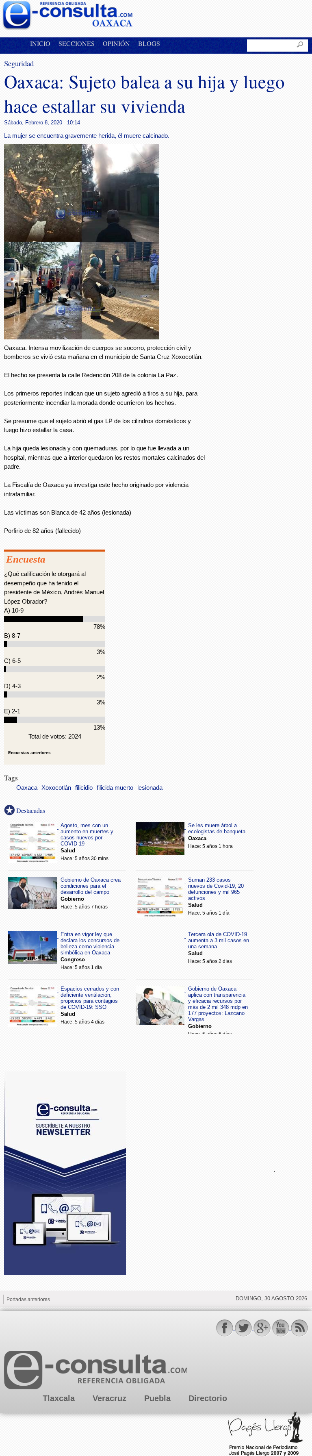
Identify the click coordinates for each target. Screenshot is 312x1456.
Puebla (157, 1398)
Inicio (40, 43)
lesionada (149, 788)
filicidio (84, 788)
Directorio (207, 1398)
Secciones (76, 43)
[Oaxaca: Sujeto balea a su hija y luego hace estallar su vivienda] (81, 337)
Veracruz (109, 1398)
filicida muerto (115, 788)
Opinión (116, 43)
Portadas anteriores (28, 1299)
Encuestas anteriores (29, 752)
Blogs (149, 43)
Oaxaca (26, 788)
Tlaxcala (59, 1398)
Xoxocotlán (56, 788)
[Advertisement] (195, 1168)
